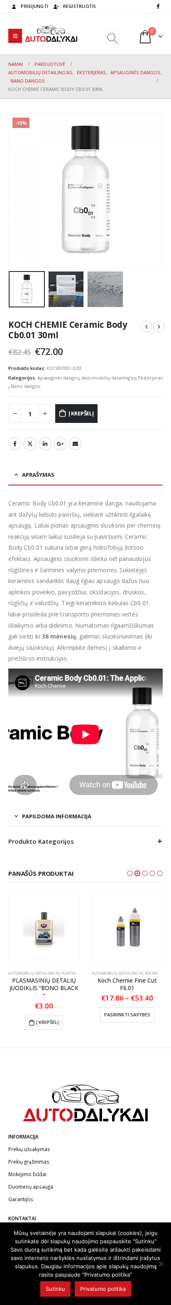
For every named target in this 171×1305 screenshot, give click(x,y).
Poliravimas (157, 973)
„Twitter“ (30, 443)
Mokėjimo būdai (27, 1174)
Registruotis (79, 6)
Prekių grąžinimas (28, 1161)
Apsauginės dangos (58, 378)
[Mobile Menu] (15, 36)
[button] (130, 873)
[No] (160, 1264)
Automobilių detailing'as (109, 378)
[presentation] (18, 190)
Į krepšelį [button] (47, 1022)
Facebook (15, 443)
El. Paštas (75, 443)
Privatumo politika (103, 1288)
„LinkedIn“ (45, 443)
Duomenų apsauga (30, 1186)
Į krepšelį (81, 413)
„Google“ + (60, 443)
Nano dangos (25, 386)
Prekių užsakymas (29, 1149)
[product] (44, 928)
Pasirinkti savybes (127, 1014)
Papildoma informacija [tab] (56, 816)
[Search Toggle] (112, 37)
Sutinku (55, 1288)
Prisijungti (34, 6)
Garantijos (20, 1199)
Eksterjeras (150, 378)
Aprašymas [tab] (38, 474)
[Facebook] (158, 6)
